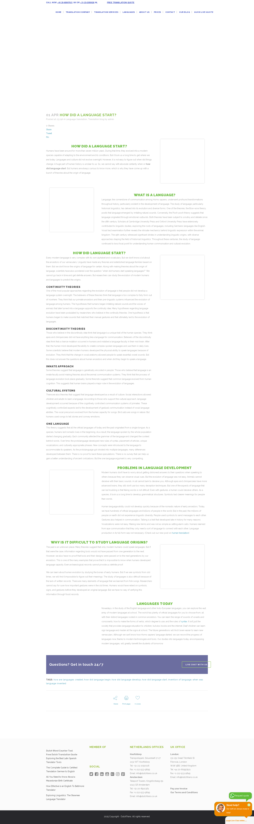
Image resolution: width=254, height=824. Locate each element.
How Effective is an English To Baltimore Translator (65, 788)
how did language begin (97, 679)
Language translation (76, 119)
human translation (180, 533)
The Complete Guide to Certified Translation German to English (61, 769)
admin (111, 119)
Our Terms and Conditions (184, 792)
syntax (184, 621)
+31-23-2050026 (87, 2)
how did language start (154, 679)
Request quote (242, 795)
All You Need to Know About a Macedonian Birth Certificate (60, 779)
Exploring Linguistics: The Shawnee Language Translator (63, 797)
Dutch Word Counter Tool (59, 751)
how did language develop (126, 679)
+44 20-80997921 (65, 2)
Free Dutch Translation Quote (61, 754)
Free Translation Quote (120, 2)
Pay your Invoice (178, 788)
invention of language (180, 679)
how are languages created (68, 679)
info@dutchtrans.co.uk (146, 773)
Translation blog (96, 119)
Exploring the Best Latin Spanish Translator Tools (61, 760)
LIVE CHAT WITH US (196, 664)
